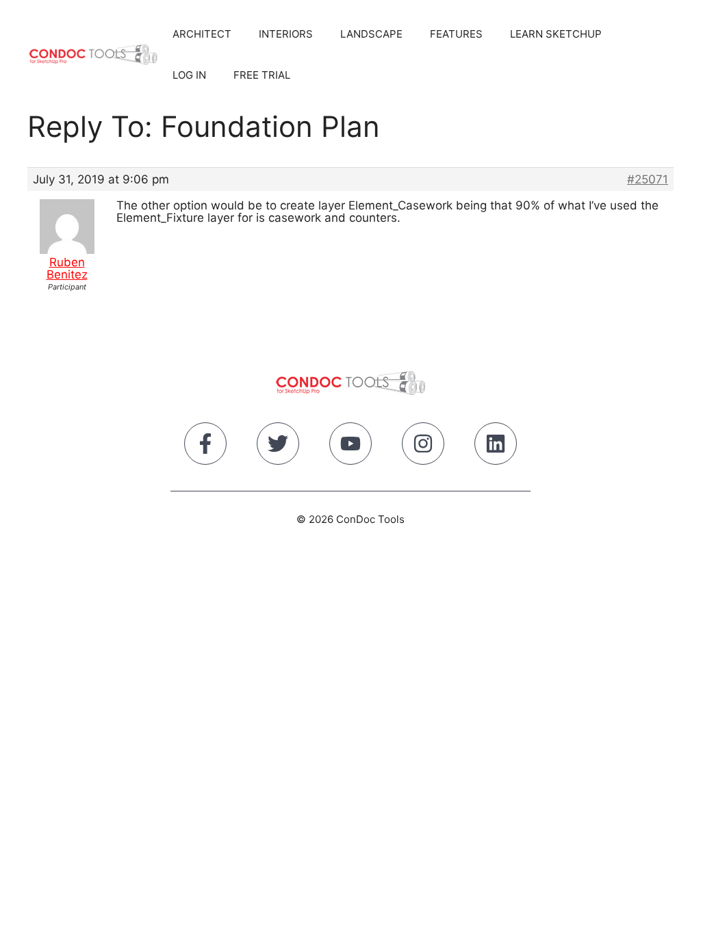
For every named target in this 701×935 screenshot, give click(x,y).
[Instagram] (423, 446)
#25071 (647, 179)
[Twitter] (278, 446)
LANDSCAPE (371, 33)
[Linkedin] (495, 446)
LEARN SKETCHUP (556, 33)
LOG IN (189, 74)
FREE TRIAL (261, 74)
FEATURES (456, 33)
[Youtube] (350, 446)
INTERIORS (286, 33)
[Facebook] (205, 446)
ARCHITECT (202, 33)
